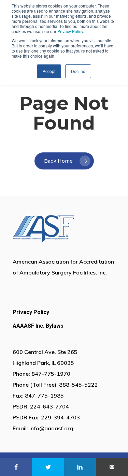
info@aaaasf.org (51, 428)
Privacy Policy (70, 31)
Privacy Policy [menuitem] (31, 312)
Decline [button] (78, 71)
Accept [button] (49, 71)
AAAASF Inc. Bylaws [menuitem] (38, 326)
